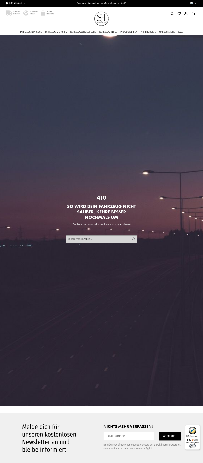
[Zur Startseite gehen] (102, 19)
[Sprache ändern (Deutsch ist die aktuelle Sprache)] (193, 3)
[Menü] (198, 427)
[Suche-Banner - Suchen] (133, 239)
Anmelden (169, 436)
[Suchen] (172, 13)
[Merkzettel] (179, 13)
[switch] (192, 446)
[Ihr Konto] (186, 13)
